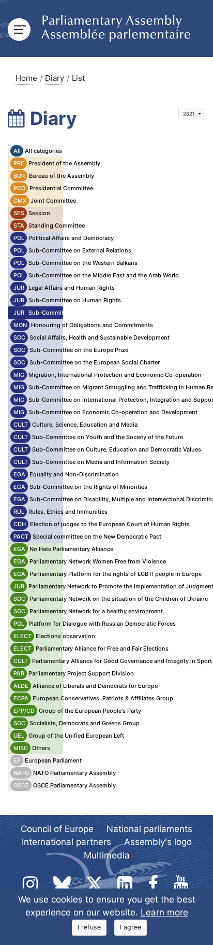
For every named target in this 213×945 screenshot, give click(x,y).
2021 (189, 113)
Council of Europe (57, 829)
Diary (54, 78)
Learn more (164, 912)
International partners (66, 842)
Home (26, 78)
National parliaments (149, 829)
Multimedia (107, 855)
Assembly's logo (158, 842)
